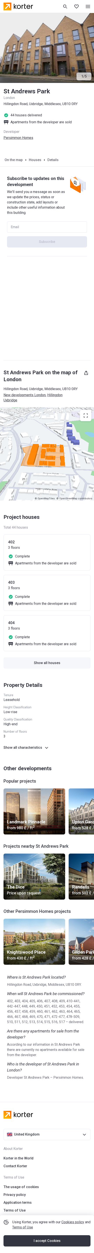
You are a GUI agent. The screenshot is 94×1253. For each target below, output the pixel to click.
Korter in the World (18, 1158)
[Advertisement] (47, 308)
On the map (14, 160)
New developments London (24, 395)
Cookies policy (72, 1222)
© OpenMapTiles (45, 498)
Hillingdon (55, 395)
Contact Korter (15, 1166)
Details (53, 160)
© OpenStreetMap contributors (74, 498)
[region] (47, 454)
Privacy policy (14, 1195)
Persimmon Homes (18, 138)
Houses (35, 160)
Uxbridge (10, 400)
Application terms (17, 1202)
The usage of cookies (21, 1187)
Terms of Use (22, 1227)
